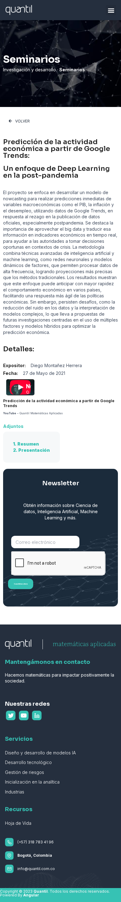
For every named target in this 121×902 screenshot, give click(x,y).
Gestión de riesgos (24, 772)
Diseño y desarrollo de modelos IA (40, 752)
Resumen (28, 444)
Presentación (34, 450)
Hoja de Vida (18, 823)
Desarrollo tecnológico (28, 762)
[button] (111, 10)
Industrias (14, 791)
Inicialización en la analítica (32, 781)
